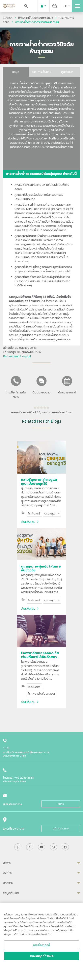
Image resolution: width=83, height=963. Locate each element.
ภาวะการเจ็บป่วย (41, 72)
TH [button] (65, 6)
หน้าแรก (7, 18)
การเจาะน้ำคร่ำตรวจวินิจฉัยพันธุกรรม (37, 22)
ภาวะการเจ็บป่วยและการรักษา (35, 18)
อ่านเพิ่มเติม (28, 522)
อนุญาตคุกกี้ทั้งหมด (41, 956)
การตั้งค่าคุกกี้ (41, 945)
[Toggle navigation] (77, 6)
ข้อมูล (15, 72)
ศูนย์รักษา (67, 72)
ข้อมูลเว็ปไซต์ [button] (11, 893)
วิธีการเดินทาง (61, 828)
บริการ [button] (7, 863)
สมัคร (61, 804)
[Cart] (55, 6)
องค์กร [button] (7, 873)
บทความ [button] (8, 883)
